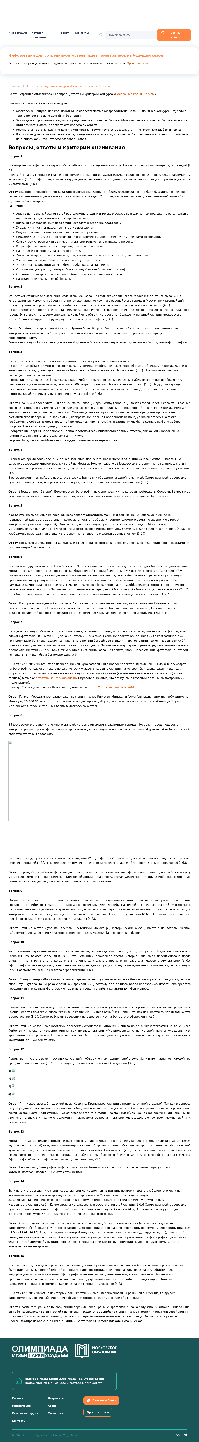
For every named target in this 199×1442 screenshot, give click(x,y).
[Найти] (101, 35)
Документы (56, 1398)
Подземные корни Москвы (134, 94)
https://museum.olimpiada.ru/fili (112, 687)
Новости (64, 32)
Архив (52, 1405)
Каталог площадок (39, 35)
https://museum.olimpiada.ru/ (56, 678)
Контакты (82, 32)
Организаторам (138, 63)
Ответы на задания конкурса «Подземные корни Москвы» (69, 86)
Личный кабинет (176, 35)
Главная (14, 86)
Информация (17, 32)
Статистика (55, 1413)
